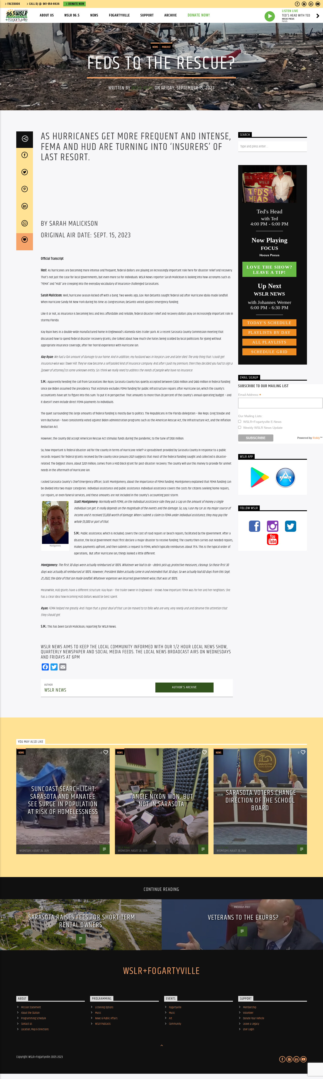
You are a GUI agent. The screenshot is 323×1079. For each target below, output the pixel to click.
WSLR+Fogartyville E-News (262, 421)
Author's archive (184, 687)
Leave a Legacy (251, 1023)
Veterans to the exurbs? (243, 917)
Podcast (166, 47)
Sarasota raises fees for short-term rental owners (81, 921)
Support (147, 15)
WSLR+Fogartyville (161, 971)
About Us (47, 15)
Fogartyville (119, 15)
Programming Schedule (33, 1018)
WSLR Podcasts (103, 1023)
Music (98, 1012)
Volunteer (248, 1012)
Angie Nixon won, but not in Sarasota (162, 800)
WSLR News (143, 88)
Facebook (13, 4)
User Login (248, 1029)
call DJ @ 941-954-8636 (44, 4)
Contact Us (26, 1023)
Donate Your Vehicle (253, 1018)
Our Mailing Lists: (250, 416)
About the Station (30, 1012)
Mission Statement (31, 1007)
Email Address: (249, 395)
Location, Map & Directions (35, 1029)
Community (175, 1023)
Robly (316, 438)
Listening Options (104, 1007)
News (94, 15)
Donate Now (76, 4)
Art (170, 1018)
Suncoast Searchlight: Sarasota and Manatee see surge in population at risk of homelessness (63, 800)
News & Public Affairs (106, 1018)
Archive (170, 15)
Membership (249, 1007)
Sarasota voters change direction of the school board (260, 800)
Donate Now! (199, 15)
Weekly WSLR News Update (263, 427)
